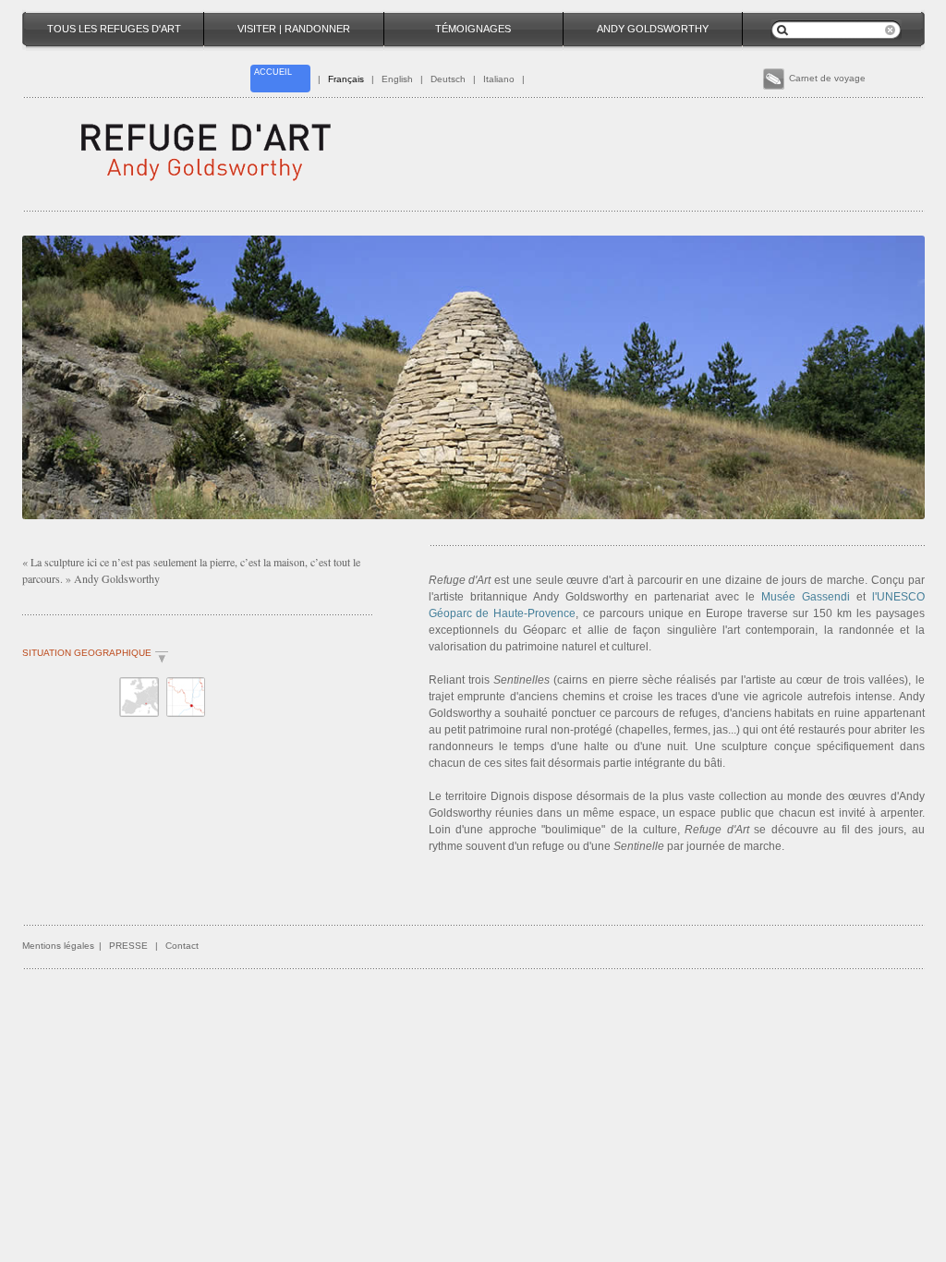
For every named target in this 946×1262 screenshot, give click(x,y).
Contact (182, 945)
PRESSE (128, 945)
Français (346, 79)
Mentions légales (58, 945)
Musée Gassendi (805, 596)
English (397, 79)
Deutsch (448, 79)
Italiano (499, 79)
